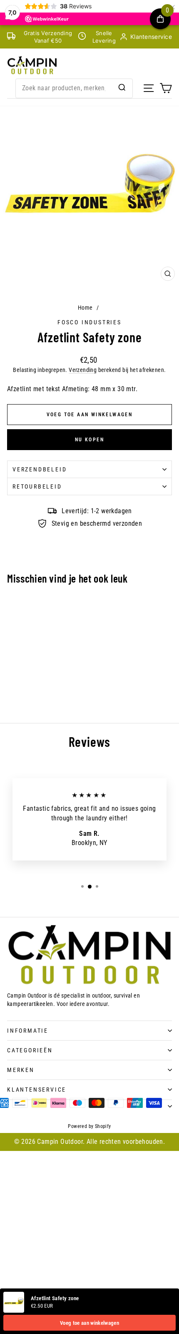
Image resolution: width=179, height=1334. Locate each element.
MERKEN (21, 1070)
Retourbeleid (37, 486)
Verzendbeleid (39, 469)
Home (85, 307)
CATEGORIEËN (30, 1050)
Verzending (83, 370)
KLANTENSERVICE (36, 1089)
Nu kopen (89, 440)
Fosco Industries (89, 322)
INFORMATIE (27, 1030)
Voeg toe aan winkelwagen (89, 1323)
